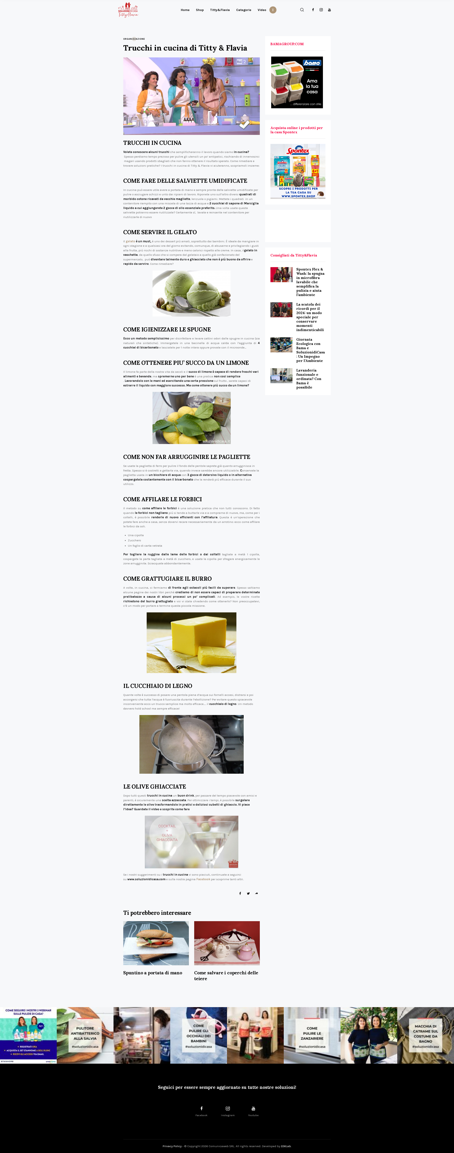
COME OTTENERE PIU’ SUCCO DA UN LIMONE (186, 363)
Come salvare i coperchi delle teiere (226, 975)
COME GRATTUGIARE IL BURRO (167, 579)
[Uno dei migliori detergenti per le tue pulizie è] (85, 1035)
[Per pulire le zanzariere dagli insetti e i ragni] (312, 1035)
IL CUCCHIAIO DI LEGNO (157, 686)
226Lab (286, 1146)
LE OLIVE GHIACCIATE (154, 786)
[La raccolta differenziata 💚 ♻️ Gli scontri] (255, 1035)
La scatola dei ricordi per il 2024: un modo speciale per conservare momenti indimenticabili (310, 317)
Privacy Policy (172, 1146)
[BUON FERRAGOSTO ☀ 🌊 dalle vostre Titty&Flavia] (368, 1035)
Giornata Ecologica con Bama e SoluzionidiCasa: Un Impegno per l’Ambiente (310, 350)
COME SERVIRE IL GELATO (160, 232)
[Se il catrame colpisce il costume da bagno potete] (425, 1035)
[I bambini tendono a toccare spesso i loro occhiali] (198, 1035)
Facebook (203, 879)
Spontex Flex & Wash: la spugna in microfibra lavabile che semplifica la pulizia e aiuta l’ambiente (310, 282)
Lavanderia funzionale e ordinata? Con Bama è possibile (308, 378)
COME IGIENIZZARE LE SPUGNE (167, 329)
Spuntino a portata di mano (152, 973)
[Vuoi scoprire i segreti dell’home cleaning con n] (28, 1035)
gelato (130, 241)
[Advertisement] (297, 226)
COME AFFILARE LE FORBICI (162, 499)
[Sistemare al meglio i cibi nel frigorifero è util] (142, 1035)
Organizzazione (134, 39)
